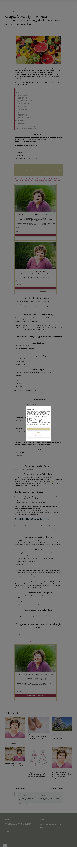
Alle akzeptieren (39, 428)
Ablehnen (38, 432)
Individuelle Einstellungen (38, 435)
